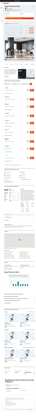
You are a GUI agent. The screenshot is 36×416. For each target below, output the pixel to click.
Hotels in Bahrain (19, 409)
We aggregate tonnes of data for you (11, 403)
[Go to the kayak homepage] (6, 3)
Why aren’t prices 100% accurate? (10, 404)
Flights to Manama (8, 390)
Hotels (9, 409)
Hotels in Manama (8, 391)
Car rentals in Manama (23, 390)
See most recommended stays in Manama (29, 347)
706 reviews (10, 8)
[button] (35, 1)
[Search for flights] (1, 6)
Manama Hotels (24, 409)
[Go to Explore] (1, 14)
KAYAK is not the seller (8, 401)
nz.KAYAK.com (6, 409)
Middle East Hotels (13, 409)
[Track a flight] (1, 16)
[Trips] (1, 18)
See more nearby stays (31, 311)
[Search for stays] (1, 8)
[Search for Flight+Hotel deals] (1, 11)
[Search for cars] (1, 10)
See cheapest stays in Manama (30, 329)
